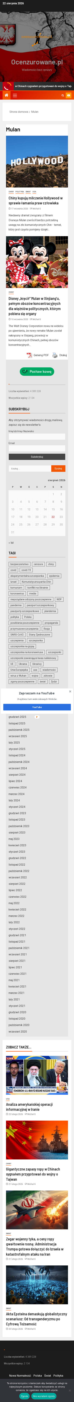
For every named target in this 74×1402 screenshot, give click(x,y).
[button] (37, 693)
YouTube (37, 707)
